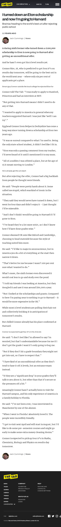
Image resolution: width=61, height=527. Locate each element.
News (27, 38)
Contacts (41, 488)
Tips (47, 4)
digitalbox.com (13, 516)
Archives (21, 491)
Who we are (42, 486)
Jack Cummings (16, 38)
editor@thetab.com (38, 516)
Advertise (22, 486)
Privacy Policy (24, 488)
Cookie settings (44, 491)
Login (20, 501)
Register (21, 499)
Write (39, 4)
